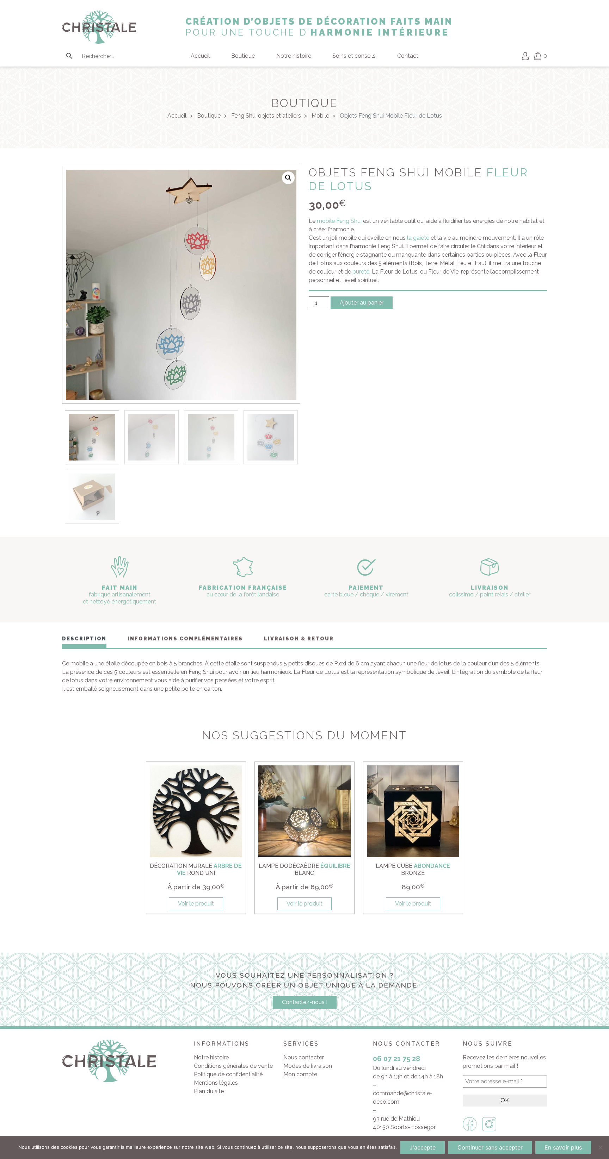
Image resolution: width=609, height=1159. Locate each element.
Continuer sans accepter (490, 1147)
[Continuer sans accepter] (600, 1147)
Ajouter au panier (361, 302)
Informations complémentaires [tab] (185, 638)
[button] (288, 177)
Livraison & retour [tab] (299, 638)
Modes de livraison (307, 1066)
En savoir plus (563, 1147)
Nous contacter (303, 1057)
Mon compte (300, 1074)
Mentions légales (216, 1082)
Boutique (243, 55)
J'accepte (423, 1147)
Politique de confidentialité (228, 1074)
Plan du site (209, 1091)
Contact (407, 55)
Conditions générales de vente (233, 1066)
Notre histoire (293, 55)
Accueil (200, 55)
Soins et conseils (354, 55)
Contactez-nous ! (304, 1002)
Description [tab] (84, 638)
